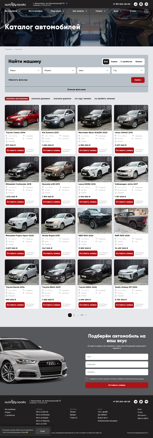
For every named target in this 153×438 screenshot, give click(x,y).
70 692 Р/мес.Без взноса (30, 253)
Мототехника (35, 11)
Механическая (122, 190)
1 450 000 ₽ (48, 300)
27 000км (101, 138)
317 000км (29, 138)
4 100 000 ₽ (84, 197)
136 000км (101, 190)
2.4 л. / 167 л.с (12, 136)
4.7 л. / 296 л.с (122, 136)
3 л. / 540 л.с (85, 239)
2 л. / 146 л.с (12, 187)
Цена (81, 70)
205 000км (29, 293)
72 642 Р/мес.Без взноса (139, 304)
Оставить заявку (15, 150)
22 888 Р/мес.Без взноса (139, 201)
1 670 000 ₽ (11, 197)
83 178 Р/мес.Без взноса (103, 150)
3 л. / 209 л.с (12, 239)
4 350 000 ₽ (85, 145)
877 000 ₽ (11, 145)
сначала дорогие (62, 99)
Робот (83, 138)
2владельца (66, 187)
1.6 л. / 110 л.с (122, 187)
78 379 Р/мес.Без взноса (103, 304)
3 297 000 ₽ (121, 145)
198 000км (65, 293)
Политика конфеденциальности (137, 433)
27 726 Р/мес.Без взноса (66, 304)
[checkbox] (86, 378)
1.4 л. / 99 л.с (12, 290)
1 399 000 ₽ (48, 197)
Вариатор (11, 190)
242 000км (65, 190)
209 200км (138, 138)
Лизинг (138, 62)
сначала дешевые (40, 99)
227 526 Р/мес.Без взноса (103, 253)
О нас (133, 11)
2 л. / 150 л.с (49, 187)
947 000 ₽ (47, 248)
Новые (114, 62)
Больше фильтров (77, 90)
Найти (138, 80)
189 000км (29, 190)
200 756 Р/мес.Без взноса (140, 253)
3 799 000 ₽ (121, 300)
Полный (47, 141)
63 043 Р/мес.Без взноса (139, 150)
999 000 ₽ (11, 300)
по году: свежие (83, 99)
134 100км (138, 190)
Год (114, 70)
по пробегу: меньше (105, 99)
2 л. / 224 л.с (85, 136)
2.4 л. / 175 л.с (49, 136)
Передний (11, 141)
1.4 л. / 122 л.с (49, 239)
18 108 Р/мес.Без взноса (66, 253)
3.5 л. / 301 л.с (85, 187)
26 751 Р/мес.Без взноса (66, 201)
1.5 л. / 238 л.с (122, 290)
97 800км (29, 241)
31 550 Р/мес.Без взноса (66, 150)
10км (100, 241)
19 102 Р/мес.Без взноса (30, 304)
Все (106, 62)
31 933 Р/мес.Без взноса (30, 201)
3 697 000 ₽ (11, 248)
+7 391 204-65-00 (121, 4)
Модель (48, 70)
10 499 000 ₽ (121, 248)
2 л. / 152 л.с (49, 290)
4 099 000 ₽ (85, 300)
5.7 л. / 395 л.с (122, 239)
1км (136, 241)
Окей (42, 431)
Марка (12, 70)
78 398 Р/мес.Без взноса (103, 201)
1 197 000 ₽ (120, 197)
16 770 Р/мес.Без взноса (30, 150)
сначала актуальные (17, 99)
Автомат (11, 138)
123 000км (65, 138)
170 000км (65, 241)
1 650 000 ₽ (48, 145)
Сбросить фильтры (18, 80)
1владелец (29, 136)
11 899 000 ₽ (85, 248)
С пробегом (126, 62)
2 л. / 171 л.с (85, 290)
